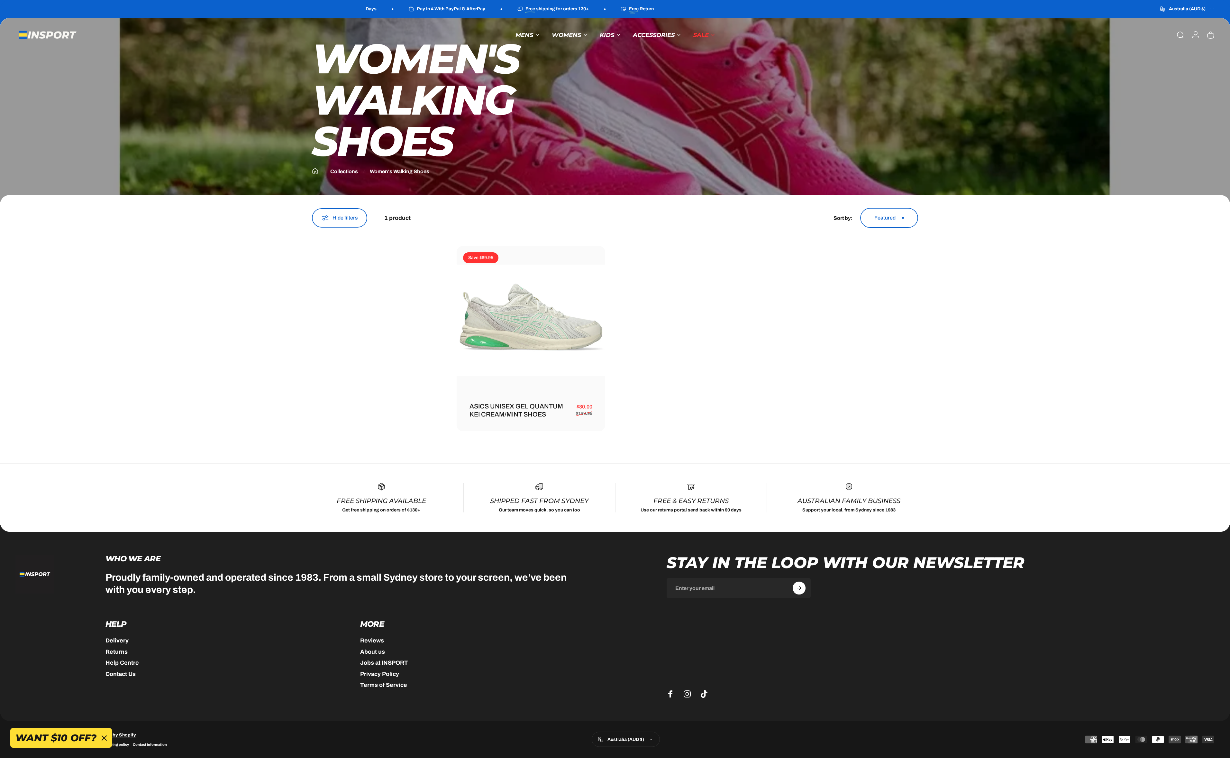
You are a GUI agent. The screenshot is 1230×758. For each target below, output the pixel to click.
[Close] (104, 738)
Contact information (150, 744)
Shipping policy (115, 744)
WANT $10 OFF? (55, 738)
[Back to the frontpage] (315, 171)
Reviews (372, 640)
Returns (116, 652)
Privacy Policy (379, 674)
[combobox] (1187, 9)
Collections (344, 171)
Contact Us (120, 674)
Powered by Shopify (114, 735)
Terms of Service (383, 685)
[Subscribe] (799, 588)
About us (372, 652)
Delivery (117, 640)
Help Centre (122, 663)
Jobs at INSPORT (384, 663)
